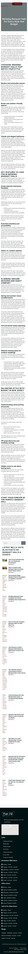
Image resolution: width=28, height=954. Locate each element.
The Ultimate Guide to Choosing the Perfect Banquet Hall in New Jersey (16, 671)
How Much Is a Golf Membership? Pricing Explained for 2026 (15, 740)
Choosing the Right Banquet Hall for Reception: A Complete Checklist (16, 577)
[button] (26, 3)
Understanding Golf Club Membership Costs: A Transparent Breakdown (16, 696)
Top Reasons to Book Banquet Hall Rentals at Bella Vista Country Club (16, 649)
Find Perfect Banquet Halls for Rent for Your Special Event (16, 782)
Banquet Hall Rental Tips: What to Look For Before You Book (16, 716)
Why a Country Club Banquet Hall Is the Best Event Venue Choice (15, 569)
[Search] (23, 543)
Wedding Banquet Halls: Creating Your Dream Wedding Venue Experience (16, 598)
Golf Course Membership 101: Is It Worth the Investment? (16, 561)
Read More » (11, 564)
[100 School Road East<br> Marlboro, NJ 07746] (1, 4)
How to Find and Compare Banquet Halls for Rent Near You (16, 623)
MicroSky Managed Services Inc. (16, 951)
